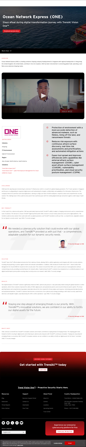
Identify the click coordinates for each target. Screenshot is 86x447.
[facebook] (8, 423)
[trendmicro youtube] (21, 423)
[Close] (83, 443)
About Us (46, 398)
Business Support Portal (29, 398)
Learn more (20, 445)
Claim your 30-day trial (64, 431)
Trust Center (46, 411)
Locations (46, 405)
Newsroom (5, 401)
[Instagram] (17, 423)
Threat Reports (6, 405)
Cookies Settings (58, 443)
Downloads (26, 405)
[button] (43, 95)
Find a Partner (6, 408)
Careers (45, 401)
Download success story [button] (11, 31)
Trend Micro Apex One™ (9, 168)
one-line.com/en (6, 139)
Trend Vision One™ (27, 387)
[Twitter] (12, 423)
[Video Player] (43, 96)
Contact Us (26, 401)
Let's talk (43, 369)
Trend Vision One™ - (8, 170)
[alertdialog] (43, 443)
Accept (70, 443)
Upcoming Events (48, 408)
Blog (3, 398)
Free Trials (25, 408)
